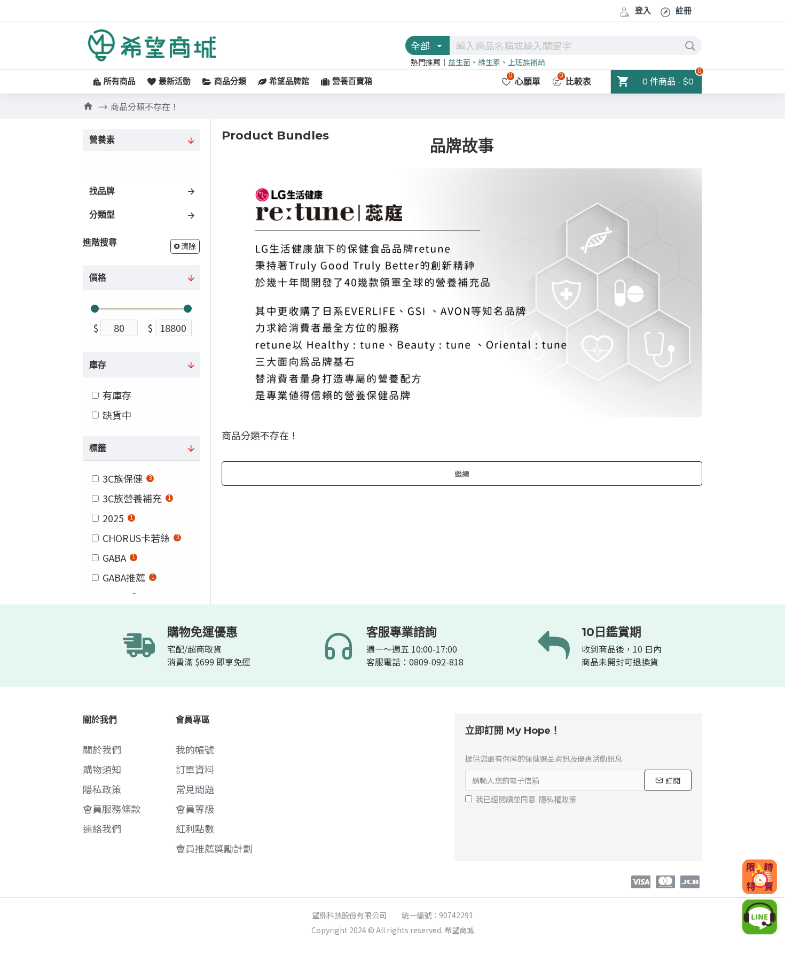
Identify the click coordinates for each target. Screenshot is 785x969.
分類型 (102, 215)
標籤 (97, 448)
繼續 (461, 473)
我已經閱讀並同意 (526, 799)
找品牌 (102, 191)
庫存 (97, 365)
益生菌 (459, 62)
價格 (97, 278)
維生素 (489, 62)
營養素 (102, 140)
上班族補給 (526, 62)
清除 (188, 246)
